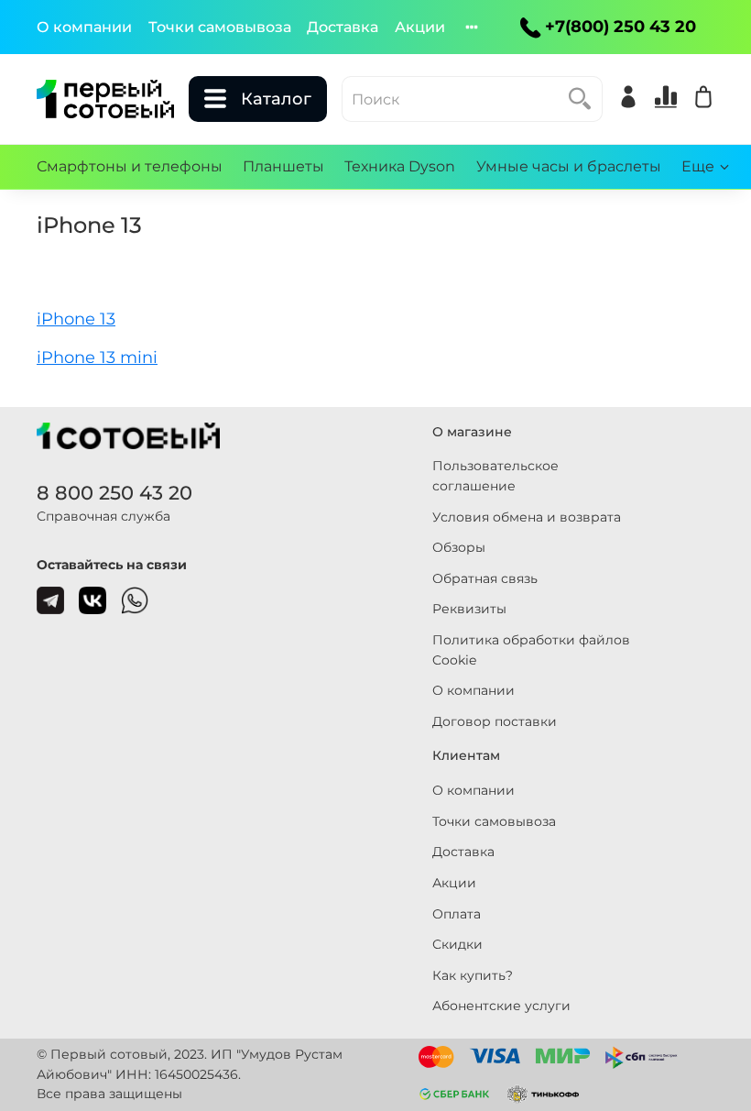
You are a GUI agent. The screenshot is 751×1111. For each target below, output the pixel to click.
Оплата (456, 914)
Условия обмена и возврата (526, 517)
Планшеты (283, 166)
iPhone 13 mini (97, 357)
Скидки (457, 944)
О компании (84, 27)
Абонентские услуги (501, 1005)
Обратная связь (485, 578)
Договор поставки (494, 721)
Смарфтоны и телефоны (130, 166)
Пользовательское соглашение (495, 475)
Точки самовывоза (219, 27)
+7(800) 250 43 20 (620, 26)
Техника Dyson (399, 166)
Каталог (276, 99)
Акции (420, 27)
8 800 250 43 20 (114, 492)
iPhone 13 (76, 318)
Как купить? (472, 975)
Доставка (342, 27)
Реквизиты (469, 608)
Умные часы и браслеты (568, 166)
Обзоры (458, 547)
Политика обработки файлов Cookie (531, 650)
